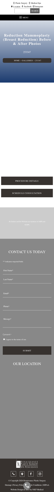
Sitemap (8, 485)
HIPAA (46, 485)
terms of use (21, 339)
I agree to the (16, 339)
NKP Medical (37, 489)
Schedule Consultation (27, 193)
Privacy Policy (18, 485)
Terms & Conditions (34, 485)
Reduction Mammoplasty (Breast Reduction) (26, 37)
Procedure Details (27, 181)
